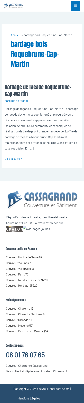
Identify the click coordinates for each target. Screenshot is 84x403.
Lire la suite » (13, 158)
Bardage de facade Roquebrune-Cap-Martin (38, 90)
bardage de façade (17, 100)
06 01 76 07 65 (25, 355)
